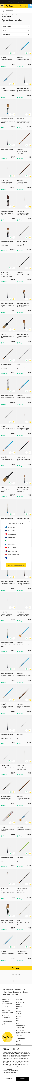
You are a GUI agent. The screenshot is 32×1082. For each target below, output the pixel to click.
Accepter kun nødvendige (9, 1072)
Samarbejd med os (7, 1014)
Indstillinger (9, 1078)
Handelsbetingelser (7, 1021)
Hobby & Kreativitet (21, 1002)
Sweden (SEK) (11, 527)
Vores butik (5, 1006)
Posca (18, 1023)
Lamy (17, 1020)
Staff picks (19, 1013)
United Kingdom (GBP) (13, 554)
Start (3, 14)
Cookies (4, 1024)
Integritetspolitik (6, 1023)
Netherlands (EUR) (12, 551)
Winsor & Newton (20, 1025)
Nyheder (18, 1011)
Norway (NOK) (11, 530)
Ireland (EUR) (11, 541)
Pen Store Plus (6, 1010)
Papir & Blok (19, 1006)
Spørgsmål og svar (7, 1003)
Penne (18, 1004)
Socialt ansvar (6, 1017)
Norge (18, 1041)
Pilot (17, 1018)
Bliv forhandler (6, 1015)
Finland (18, 1043)
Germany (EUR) (12, 547)
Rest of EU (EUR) (12, 558)
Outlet (18, 1010)
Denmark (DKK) (12, 534)
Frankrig (18, 1044)
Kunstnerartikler (10, 14)
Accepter (22, 1078)
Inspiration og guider (7, 1012)
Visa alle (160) (20, 1027)
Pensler (18, 14)
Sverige (18, 1040)
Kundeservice (5, 1001)
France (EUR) (11, 544)
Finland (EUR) (11, 537)
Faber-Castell (20, 1022)
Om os (3, 1005)
